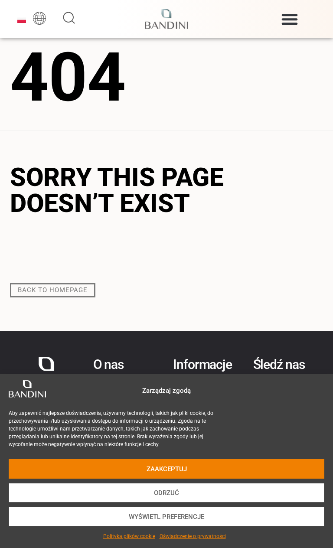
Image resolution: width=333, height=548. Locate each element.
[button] (290, 19)
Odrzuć (166, 493)
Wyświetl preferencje (166, 517)
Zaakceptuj (167, 469)
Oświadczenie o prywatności (193, 536)
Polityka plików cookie (129, 536)
